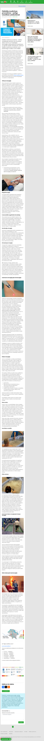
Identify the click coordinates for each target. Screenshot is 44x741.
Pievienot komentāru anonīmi (8, 712)
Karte (18, 2)
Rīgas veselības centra (18, 75)
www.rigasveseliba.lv (6, 646)
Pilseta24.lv (11, 731)
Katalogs (14, 2)
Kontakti (25, 731)
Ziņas (11, 2)
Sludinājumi (22, 2)
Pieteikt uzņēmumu (32, 731)
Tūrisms (26, 2)
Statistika (10, 733)
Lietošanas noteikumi (19, 731)
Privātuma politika (4, 733)
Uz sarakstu (6, 691)
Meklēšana (31, 2)
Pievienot (21, 722)
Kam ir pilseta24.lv (4, 731)
